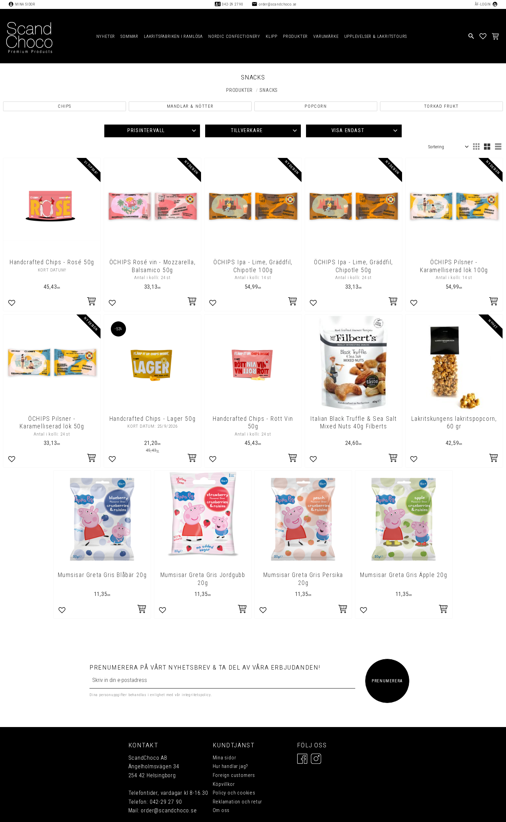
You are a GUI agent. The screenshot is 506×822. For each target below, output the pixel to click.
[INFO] (92, 302)
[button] (483, 36)
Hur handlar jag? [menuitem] (231, 766)
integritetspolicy (196, 695)
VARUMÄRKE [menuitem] (325, 36)
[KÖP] (192, 302)
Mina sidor (25, 4)
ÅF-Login (483, 4)
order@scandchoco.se (277, 4)
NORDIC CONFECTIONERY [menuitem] (234, 36)
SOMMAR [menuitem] (129, 36)
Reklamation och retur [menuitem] (237, 802)
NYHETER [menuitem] (105, 36)
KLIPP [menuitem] (271, 36)
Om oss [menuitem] (221, 810)
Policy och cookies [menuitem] (234, 793)
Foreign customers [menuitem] (234, 775)
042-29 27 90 (232, 4)
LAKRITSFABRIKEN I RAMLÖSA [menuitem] (173, 36)
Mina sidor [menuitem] (224, 758)
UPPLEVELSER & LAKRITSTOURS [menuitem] (375, 36)
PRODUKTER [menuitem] (295, 36)
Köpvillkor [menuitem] (224, 784)
